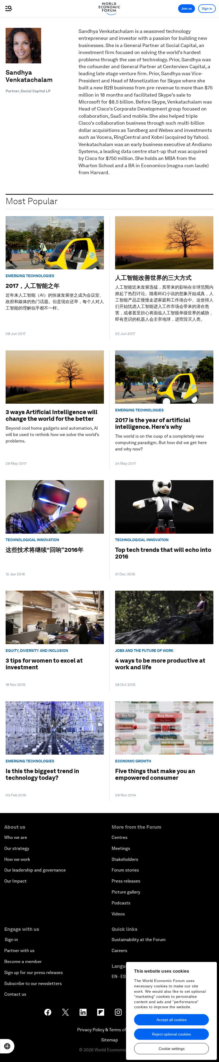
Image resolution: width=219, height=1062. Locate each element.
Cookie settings (172, 1048)
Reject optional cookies (171, 1034)
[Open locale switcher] (7, 1046)
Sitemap (109, 1039)
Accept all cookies (172, 1020)
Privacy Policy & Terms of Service (109, 1029)
